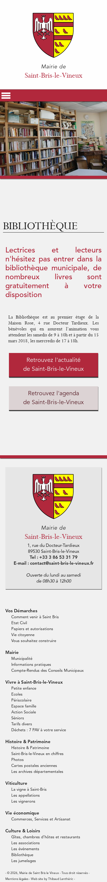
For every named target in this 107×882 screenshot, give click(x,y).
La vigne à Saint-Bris (29, 790)
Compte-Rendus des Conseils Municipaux (47, 671)
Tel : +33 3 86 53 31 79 (54, 557)
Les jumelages (23, 861)
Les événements (25, 849)
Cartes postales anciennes (34, 766)
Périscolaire (21, 700)
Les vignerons (23, 801)
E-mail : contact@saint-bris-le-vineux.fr (54, 563)
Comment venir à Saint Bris (35, 617)
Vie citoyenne (22, 635)
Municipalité (21, 659)
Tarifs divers (21, 724)
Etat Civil (19, 623)
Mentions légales (16, 879)
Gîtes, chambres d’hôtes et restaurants (45, 837)
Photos (17, 760)
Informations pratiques (31, 665)
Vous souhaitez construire (33, 641)
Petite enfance (23, 688)
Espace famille (23, 706)
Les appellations (25, 796)
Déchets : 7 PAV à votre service (38, 730)
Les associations (25, 843)
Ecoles (17, 694)
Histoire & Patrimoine (30, 748)
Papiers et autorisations (32, 629)
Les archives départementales (37, 772)
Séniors (17, 718)
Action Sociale (23, 712)
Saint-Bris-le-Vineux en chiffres (37, 754)
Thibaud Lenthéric (60, 879)
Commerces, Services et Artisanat (40, 819)
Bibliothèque (22, 855)
